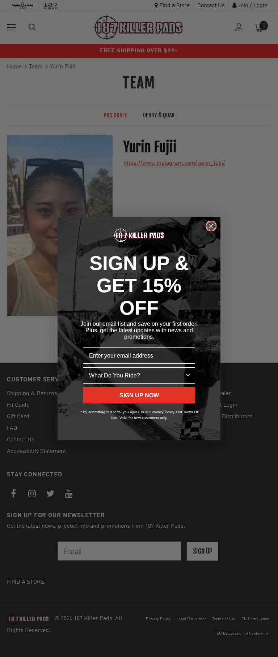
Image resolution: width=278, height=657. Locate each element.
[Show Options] (188, 375)
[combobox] (137, 375)
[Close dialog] (211, 225)
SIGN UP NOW (139, 395)
